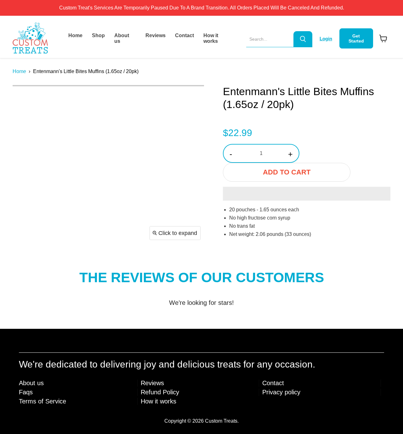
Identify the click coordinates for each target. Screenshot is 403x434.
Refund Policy (160, 392)
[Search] (302, 39)
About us (121, 38)
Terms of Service (42, 401)
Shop (98, 35)
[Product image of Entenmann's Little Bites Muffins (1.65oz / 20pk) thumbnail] (24, 98)
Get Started (356, 38)
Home (75, 35)
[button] (306, 194)
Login (326, 38)
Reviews (155, 35)
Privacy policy (281, 392)
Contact (184, 35)
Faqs (26, 392)
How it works (210, 38)
